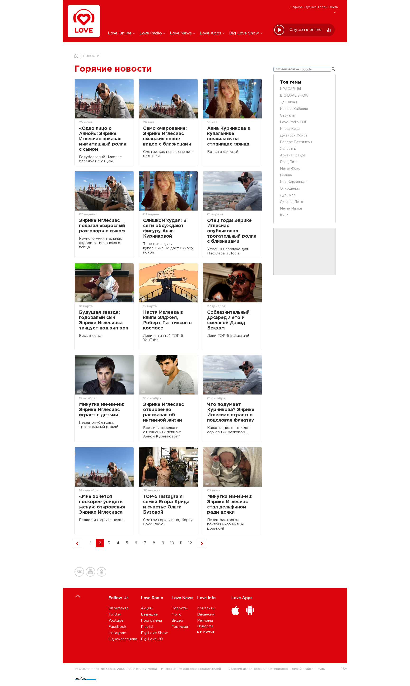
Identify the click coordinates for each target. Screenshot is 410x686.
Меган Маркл (291, 208)
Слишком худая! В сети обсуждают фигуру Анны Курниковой (164, 228)
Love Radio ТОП (294, 122)
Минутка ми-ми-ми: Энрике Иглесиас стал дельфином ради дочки (229, 504)
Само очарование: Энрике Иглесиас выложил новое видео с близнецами (167, 136)
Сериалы (287, 115)
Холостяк (288, 148)
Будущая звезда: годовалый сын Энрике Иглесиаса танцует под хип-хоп (103, 320)
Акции (146, 608)
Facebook (117, 626)
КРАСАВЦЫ (290, 89)
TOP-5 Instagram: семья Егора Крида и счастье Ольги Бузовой (166, 504)
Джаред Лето (291, 202)
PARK (321, 668)
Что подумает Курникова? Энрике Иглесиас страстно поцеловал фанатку (230, 412)
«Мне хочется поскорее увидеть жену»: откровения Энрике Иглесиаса (102, 504)
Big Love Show (244, 33)
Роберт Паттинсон (296, 142)
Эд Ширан (288, 102)
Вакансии (205, 614)
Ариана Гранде (292, 155)
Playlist (147, 626)
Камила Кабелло (294, 109)
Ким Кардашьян (293, 182)
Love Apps (211, 33)
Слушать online (305, 30)
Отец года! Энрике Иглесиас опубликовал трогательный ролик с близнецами (231, 231)
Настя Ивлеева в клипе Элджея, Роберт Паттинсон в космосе (167, 320)
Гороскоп (180, 626)
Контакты (206, 608)
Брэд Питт (289, 162)
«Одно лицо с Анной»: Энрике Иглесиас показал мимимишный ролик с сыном (102, 139)
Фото (177, 614)
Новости (179, 608)
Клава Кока (290, 128)
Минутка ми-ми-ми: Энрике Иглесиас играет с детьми (101, 410)
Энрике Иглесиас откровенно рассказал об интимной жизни (163, 412)
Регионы (205, 620)
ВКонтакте (118, 608)
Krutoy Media (146, 668)
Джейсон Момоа (294, 135)
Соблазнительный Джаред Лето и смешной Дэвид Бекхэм (228, 320)
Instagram (117, 632)
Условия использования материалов (258, 668)
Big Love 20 (152, 639)
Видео (177, 620)
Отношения (290, 188)
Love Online (120, 33)
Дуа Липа (287, 195)
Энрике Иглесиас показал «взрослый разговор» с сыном (102, 226)
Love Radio (151, 33)
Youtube (115, 620)
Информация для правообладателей (191, 668)
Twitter (114, 614)
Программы (151, 620)
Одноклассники (122, 639)
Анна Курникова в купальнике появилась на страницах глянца (228, 136)
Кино (284, 215)
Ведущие (149, 614)
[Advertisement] (187, 15)
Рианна (286, 175)
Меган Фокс (290, 168)
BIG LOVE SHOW (294, 95)
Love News (181, 33)
